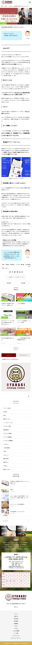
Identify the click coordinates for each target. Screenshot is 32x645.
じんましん (6, 444)
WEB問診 (16, 621)
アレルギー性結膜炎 (8, 440)
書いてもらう (20, 73)
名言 (4, 415)
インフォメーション (8, 422)
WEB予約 (16, 618)
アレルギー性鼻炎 (7, 433)
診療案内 (16, 623)
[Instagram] (15, 607)
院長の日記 (6, 458)
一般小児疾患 (6, 448)
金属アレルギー (7, 469)
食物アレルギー (7, 419)
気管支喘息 (6, 430)
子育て (4, 451)
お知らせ (16, 616)
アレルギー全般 (7, 426)
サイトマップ (16, 635)
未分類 (4, 411)
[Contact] (17, 607)
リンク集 (16, 633)
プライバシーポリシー (16, 638)
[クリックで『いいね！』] (2, 268)
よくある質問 (16, 631)
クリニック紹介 (7, 408)
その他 (3, 23)
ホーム (16, 614)
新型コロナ (6, 462)
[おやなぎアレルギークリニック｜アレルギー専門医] (7, 2)
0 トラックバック (23, 355)
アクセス (16, 628)
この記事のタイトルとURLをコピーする (16, 277)
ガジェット (6, 455)
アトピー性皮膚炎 (7, 437)
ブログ (16, 626)
